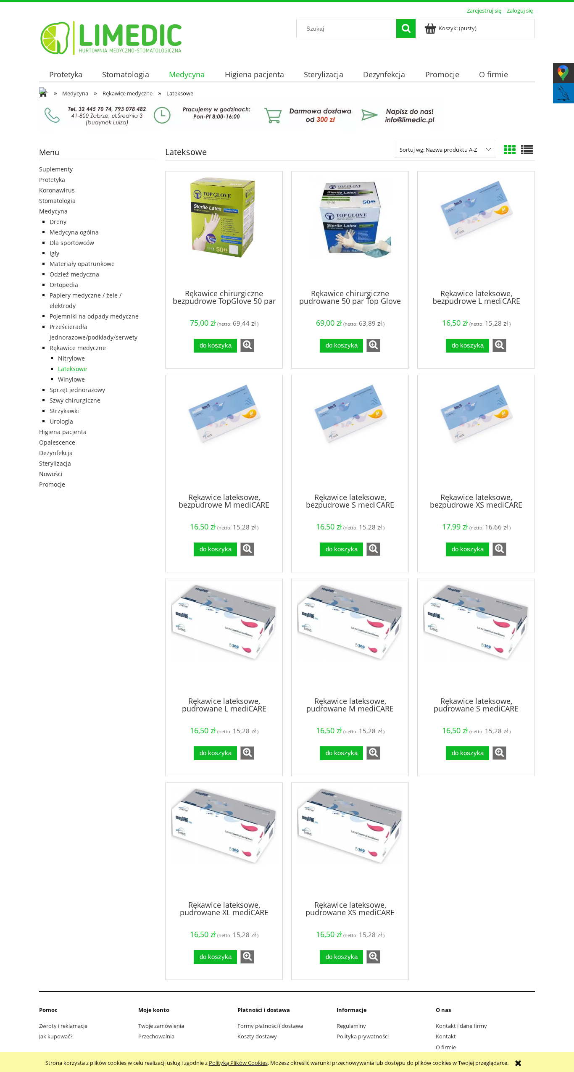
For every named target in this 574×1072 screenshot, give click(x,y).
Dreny (58, 222)
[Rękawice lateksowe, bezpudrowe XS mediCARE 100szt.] (476, 433)
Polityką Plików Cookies (238, 1063)
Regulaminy (351, 1026)
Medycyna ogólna (74, 232)
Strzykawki (64, 411)
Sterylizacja (55, 463)
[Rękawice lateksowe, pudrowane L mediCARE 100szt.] (224, 637)
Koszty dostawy (257, 1036)
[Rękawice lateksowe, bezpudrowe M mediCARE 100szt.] (224, 433)
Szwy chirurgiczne (75, 400)
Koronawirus (57, 190)
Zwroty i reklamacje (63, 1026)
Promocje (52, 484)
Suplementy (56, 169)
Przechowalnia (156, 1036)
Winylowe (71, 379)
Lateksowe (72, 369)
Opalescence (57, 442)
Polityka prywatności (363, 1036)
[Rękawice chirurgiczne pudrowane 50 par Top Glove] (350, 229)
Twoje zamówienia (161, 1026)
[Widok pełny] (527, 150)
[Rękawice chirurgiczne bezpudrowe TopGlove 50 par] (224, 229)
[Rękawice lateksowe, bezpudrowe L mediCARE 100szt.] (476, 229)
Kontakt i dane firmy (461, 1026)
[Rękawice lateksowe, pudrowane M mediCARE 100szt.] (350, 637)
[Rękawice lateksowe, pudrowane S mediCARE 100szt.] (476, 637)
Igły (54, 253)
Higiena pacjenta (63, 432)
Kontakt (446, 1036)
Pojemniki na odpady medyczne (94, 316)
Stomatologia (57, 201)
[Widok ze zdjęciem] (510, 150)
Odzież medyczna (74, 274)
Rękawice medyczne (78, 348)
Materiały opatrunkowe (82, 264)
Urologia (61, 421)
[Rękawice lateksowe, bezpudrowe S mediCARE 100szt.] (350, 433)
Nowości (51, 474)
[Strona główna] (111, 36)
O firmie (446, 1047)
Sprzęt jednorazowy (77, 390)
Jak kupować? (56, 1036)
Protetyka (52, 180)
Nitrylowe (71, 358)
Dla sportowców (72, 243)
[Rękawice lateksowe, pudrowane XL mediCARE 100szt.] (224, 840)
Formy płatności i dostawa (270, 1026)
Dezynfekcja (56, 453)
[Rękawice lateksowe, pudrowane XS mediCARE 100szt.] (350, 840)
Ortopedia (64, 285)
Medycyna (53, 211)
